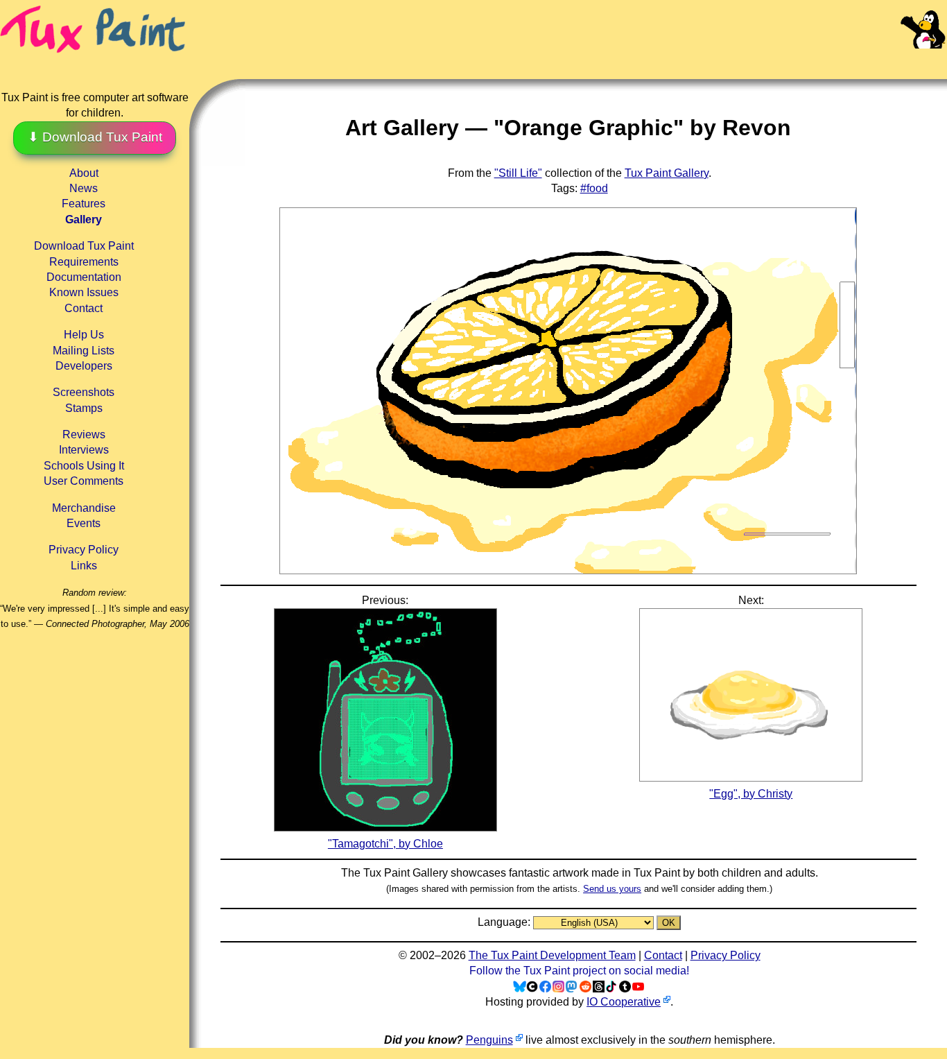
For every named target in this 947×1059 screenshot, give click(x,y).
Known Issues (84, 292)
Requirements (84, 262)
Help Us (84, 335)
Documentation (83, 277)
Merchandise (84, 508)
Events (84, 523)
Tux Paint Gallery (667, 173)
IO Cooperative (624, 1002)
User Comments (83, 481)
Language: (505, 922)
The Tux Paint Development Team (552, 955)
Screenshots (83, 392)
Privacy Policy (84, 550)
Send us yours (612, 889)
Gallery (83, 219)
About (83, 173)
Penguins (489, 1040)
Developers (83, 366)
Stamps (84, 408)
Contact (83, 308)
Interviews (84, 450)
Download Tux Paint (84, 246)
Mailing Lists (83, 350)
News (83, 188)
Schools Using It (84, 466)
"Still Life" (518, 173)
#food (594, 188)
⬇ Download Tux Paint (95, 137)
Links (84, 565)
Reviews (83, 434)
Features (83, 203)
